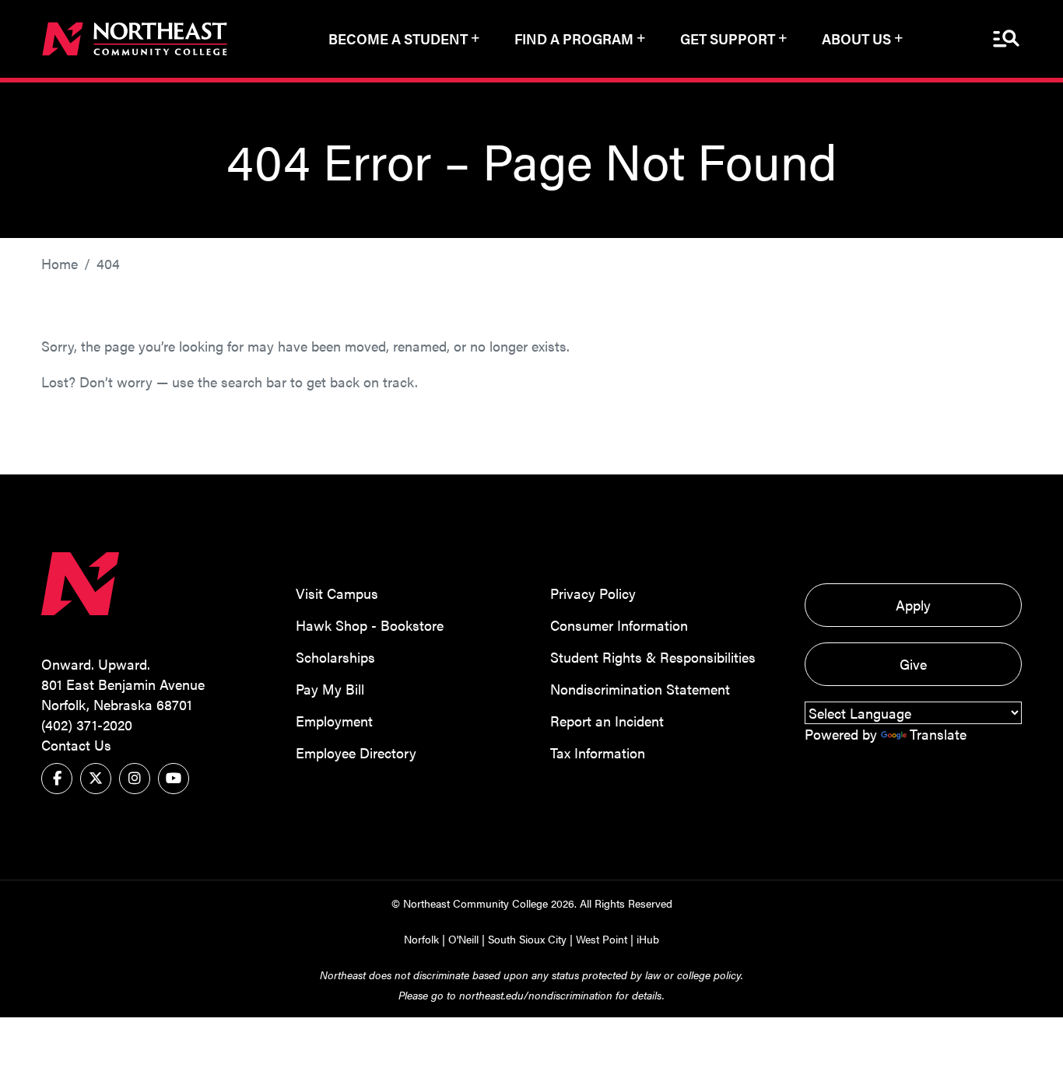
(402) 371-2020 (86, 724)
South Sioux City (527, 939)
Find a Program (573, 38)
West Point (601, 939)
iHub (648, 939)
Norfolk (421, 939)
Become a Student (398, 38)
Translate (938, 734)
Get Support (727, 38)
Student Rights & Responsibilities (653, 657)
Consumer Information (619, 625)
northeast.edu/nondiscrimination (535, 995)
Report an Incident (607, 720)
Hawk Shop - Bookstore (370, 625)
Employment (334, 720)
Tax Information (597, 752)
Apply (913, 604)
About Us (856, 38)
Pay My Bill (330, 688)
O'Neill (463, 939)
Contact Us (76, 744)
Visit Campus (337, 593)
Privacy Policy (593, 593)
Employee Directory (356, 752)
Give (913, 664)
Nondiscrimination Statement (640, 688)
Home (59, 263)
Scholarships (335, 657)
